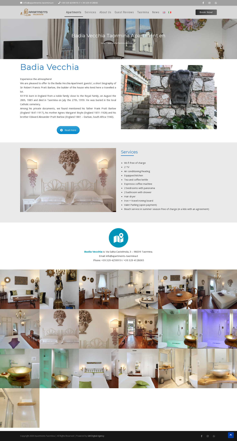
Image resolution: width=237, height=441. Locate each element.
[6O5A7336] (138, 368)
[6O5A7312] (217, 329)
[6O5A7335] (98, 368)
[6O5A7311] (178, 329)
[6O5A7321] (59, 368)
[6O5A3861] (59, 329)
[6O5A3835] (178, 289)
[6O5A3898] (138, 329)
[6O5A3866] (98, 329)
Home (103, 43)
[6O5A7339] (178, 368)
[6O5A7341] (217, 368)
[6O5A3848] (20, 329)
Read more (70, 130)
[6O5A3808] (20, 289)
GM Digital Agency (96, 436)
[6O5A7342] (20, 408)
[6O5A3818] (98, 289)
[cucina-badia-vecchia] (138, 289)
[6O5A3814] (59, 289)
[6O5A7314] (20, 368)
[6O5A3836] (217, 289)
